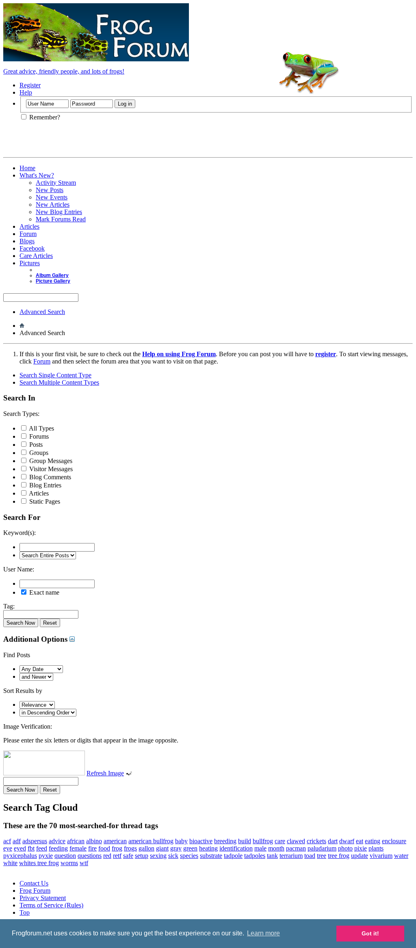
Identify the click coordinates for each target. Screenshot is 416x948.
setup (141, 855)
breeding (225, 841)
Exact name (43, 592)
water (401, 855)
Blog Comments (49, 477)
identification (236, 848)
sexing (158, 855)
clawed (296, 841)
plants (376, 848)
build (244, 841)
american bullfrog (150, 841)
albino (94, 841)
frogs (130, 848)
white (10, 862)
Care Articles (36, 255)
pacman (296, 848)
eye (7, 848)
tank (272, 855)
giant (162, 848)
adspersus (34, 841)
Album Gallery (52, 275)
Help (26, 92)
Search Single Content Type (55, 375)
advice (57, 841)
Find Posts (16, 654)
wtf (84, 862)
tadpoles (254, 855)
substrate (211, 855)
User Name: (18, 569)
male (260, 848)
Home (27, 167)
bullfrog (263, 841)
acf (7, 841)
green (190, 848)
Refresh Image (105, 773)
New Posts (49, 189)
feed (41, 848)
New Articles (52, 204)
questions (90, 855)
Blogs (27, 241)
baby (181, 841)
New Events (51, 197)
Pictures (30, 263)
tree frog (338, 855)
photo (345, 848)
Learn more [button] (263, 933)
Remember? (44, 117)
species (189, 855)
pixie (360, 848)
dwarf (346, 841)
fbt (31, 848)
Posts (35, 444)
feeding (58, 848)
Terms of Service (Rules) (51, 905)
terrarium (291, 855)
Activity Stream (56, 182)
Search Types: (21, 413)
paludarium (322, 848)
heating (208, 848)
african (75, 841)
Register (30, 85)
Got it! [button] (370, 933)
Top (25, 912)
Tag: (9, 606)
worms (69, 862)
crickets (316, 841)
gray (176, 848)
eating (372, 841)
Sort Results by (22, 690)
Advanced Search (42, 311)
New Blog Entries (59, 211)
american (115, 841)
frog (117, 848)
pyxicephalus (20, 855)
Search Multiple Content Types (59, 382)
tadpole (233, 855)
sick (173, 855)
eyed (20, 848)
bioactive (200, 841)
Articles (29, 226)
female (78, 848)
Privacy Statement (43, 897)
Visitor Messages (50, 468)
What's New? (37, 175)
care (280, 841)
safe (128, 855)
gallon (146, 848)
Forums (38, 436)
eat (359, 841)
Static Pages (44, 501)
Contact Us (34, 883)
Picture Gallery (53, 281)
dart (333, 841)
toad (309, 855)
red (107, 855)
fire (92, 848)
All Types (41, 428)
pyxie (46, 855)
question (65, 855)
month (276, 848)
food (104, 848)
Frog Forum (35, 890)
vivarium (381, 855)
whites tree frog (39, 862)
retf (117, 855)
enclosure (394, 841)
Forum (28, 233)
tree (321, 855)
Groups (38, 452)
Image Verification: (27, 726)
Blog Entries (44, 485)
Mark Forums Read (61, 219)
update (359, 855)
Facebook (32, 248)
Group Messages (50, 460)
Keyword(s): (19, 532)
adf (17, 841)
